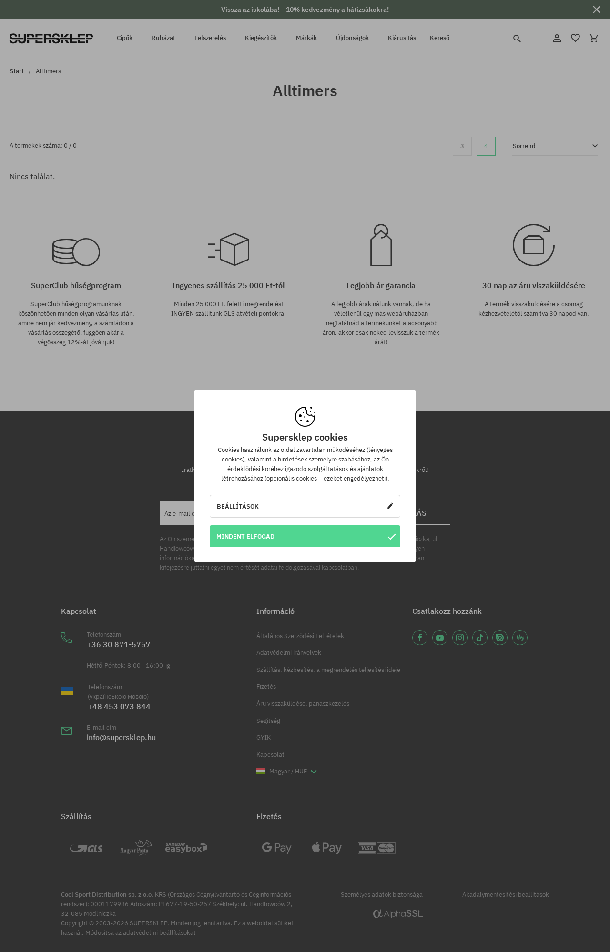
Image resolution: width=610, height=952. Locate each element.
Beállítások (238, 506)
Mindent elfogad (245, 536)
